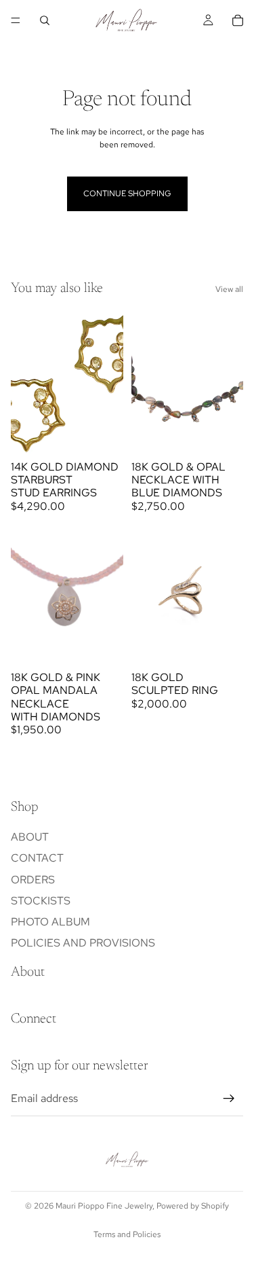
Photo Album (50, 922)
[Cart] (238, 20)
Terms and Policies (127, 1234)
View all (229, 289)
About (30, 837)
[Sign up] (229, 1098)
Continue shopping (127, 193)
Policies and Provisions (83, 943)
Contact (37, 858)
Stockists (40, 901)
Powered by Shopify (192, 1205)
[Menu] (15, 20)
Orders (33, 879)
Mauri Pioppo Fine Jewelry (104, 1205)
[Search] (45, 20)
